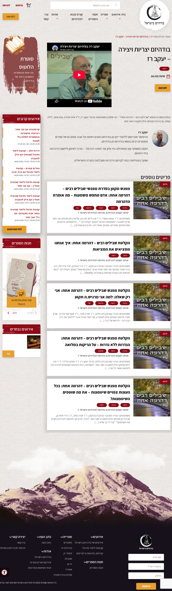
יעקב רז (143, 132)
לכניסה (6, 5)
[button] (4, 572)
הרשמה (146, 586)
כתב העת (46, 542)
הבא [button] (15, 313)
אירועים (116, 14)
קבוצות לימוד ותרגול (92, 548)
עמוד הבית (164, 36)
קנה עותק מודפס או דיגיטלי (22, 302)
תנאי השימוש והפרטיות (39, 567)
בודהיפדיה (66, 548)
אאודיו (69, 569)
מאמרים (68, 542)
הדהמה (88, 208)
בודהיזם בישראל (43, 557)
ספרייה (154, 36)
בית (123, 14)
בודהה (125, 208)
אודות (54, 14)
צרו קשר (21, 542)
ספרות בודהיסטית (63, 575)
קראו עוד (31, 89)
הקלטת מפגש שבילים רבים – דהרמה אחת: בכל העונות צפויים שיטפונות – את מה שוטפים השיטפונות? (92, 392)
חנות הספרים (96, 567)
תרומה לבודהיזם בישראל (12, 548)
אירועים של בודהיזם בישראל (89, 542)
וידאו (69, 564)
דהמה (164, 69)
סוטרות (68, 558)
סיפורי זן (67, 553)
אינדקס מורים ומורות (40, 562)
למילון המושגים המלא (18, 89)
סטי (89, 303)
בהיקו (125, 256)
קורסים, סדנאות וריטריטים (89, 553)
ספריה (104, 14)
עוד (8, 353)
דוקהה (101, 208)
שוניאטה (100, 351)
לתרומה (11, 16)
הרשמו (19, 5)
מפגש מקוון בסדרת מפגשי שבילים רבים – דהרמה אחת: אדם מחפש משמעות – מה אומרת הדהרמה (91, 195)
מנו (77, 208)
